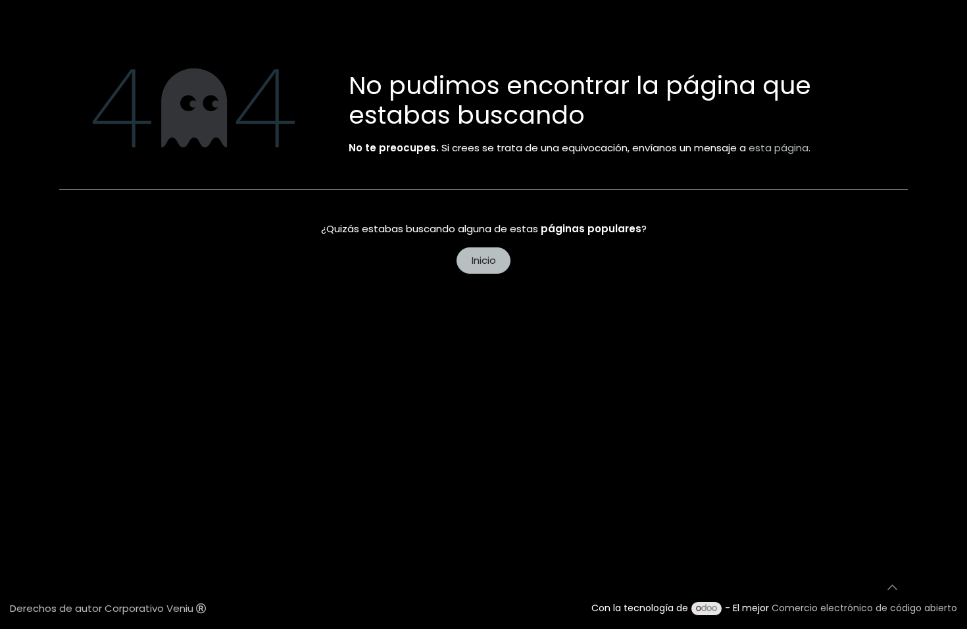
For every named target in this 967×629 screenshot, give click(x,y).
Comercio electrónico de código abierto (864, 608)
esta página (778, 148)
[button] (892, 587)
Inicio (484, 260)
